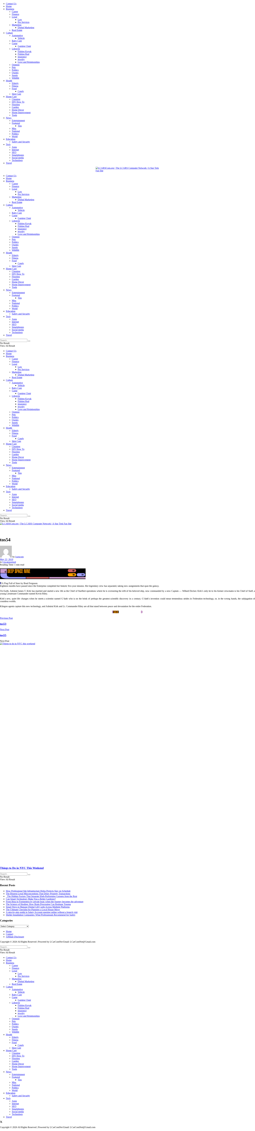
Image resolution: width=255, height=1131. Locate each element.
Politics (15, 70)
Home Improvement (21, 112)
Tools (14, 115)
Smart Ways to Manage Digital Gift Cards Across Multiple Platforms (38, 907)
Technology (17, 160)
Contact (9, 934)
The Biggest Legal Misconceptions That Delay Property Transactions (38, 893)
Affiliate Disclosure (15, 936)
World (15, 136)
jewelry (21, 59)
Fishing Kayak (24, 51)
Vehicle (21, 38)
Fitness (15, 86)
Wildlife (15, 78)
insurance (22, 56)
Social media (18, 157)
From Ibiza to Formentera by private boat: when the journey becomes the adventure (44, 901)
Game (14, 43)
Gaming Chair (24, 46)
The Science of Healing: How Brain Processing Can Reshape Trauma (38, 904)
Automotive (17, 35)
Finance (15, 14)
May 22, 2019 (6, 559)
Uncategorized (9, 562)
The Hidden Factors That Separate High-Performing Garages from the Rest (41, 896)
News (8, 118)
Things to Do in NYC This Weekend (22, 868)
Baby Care (17, 41)
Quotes (15, 72)
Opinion (15, 64)
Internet (15, 149)
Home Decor (18, 110)
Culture (9, 33)
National (16, 131)
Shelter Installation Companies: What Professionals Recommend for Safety (40, 915)
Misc (14, 128)
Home (9, 6)
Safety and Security (21, 141)
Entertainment (18, 120)
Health (9, 80)
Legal (14, 17)
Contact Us (11, 3)
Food (14, 88)
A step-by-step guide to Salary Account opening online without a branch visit (41, 912)
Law (20, 19)
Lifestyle (16, 49)
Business (10, 9)
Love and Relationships (29, 62)
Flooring (16, 104)
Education (10, 139)
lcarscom (19, 556)
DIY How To (18, 102)
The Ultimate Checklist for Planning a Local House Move (33, 909)
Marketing (16, 25)
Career (15, 11)
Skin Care (16, 94)
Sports (15, 75)
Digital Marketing (26, 27)
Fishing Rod (23, 54)
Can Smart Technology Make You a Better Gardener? (31, 899)
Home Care (11, 96)
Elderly (15, 83)
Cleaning (16, 99)
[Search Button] (29, 516)
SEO (14, 152)
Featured (16, 123)
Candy (21, 91)
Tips (20, 126)
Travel (9, 163)
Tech (8, 144)
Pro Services (23, 22)
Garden (15, 107)
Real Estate (17, 30)
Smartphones (18, 155)
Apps (14, 147)
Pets (14, 67)
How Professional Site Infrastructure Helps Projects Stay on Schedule (38, 891)
